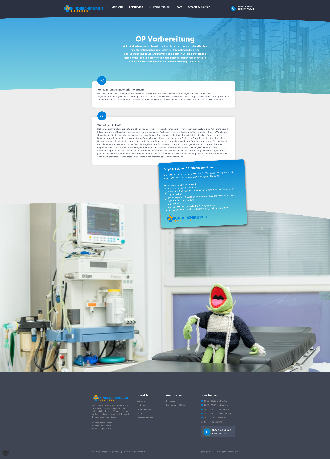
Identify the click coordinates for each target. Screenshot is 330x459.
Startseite (117, 7)
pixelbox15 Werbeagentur (133, 451)
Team (178, 7)
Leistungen (136, 7)
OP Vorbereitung (159, 7)
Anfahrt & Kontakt (199, 7)
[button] (5, 453)
